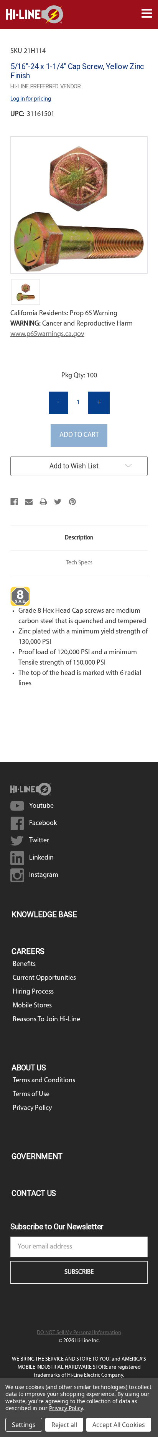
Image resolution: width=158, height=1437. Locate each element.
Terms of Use (31, 1094)
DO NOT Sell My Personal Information (79, 1333)
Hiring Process (33, 992)
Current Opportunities (44, 978)
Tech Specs (79, 563)
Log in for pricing (30, 99)
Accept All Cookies (118, 1424)
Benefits (24, 964)
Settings (24, 1424)
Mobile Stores (32, 1005)
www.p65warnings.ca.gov (47, 334)
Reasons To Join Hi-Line (46, 1019)
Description (79, 538)
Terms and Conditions (44, 1080)
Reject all (64, 1424)
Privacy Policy (32, 1108)
